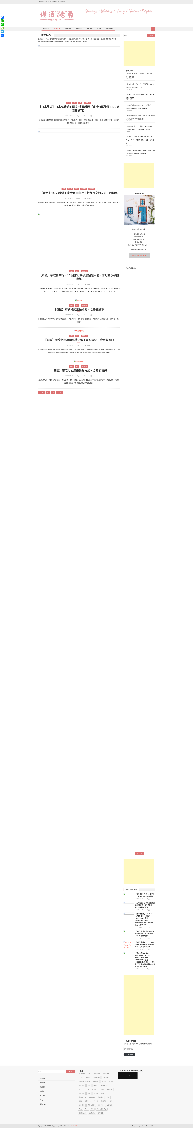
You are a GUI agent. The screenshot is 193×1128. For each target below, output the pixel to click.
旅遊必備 (68, 28)
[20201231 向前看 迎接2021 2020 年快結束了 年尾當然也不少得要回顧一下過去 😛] (150, 746)
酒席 (80, 1109)
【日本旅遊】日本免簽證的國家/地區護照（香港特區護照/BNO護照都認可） (78, 108)
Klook (88, 1077)
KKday (81, 1077)
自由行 (96, 1101)
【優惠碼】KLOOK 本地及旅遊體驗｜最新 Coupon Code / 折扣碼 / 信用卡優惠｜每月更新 (140, 140)
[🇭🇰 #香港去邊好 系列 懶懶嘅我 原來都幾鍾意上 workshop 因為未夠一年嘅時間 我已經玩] (129, 762)
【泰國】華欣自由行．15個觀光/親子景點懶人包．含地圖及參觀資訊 (79, 277)
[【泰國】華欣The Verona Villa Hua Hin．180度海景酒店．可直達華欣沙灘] (129, 945)
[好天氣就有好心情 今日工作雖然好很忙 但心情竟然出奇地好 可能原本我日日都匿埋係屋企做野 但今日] (139, 597)
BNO (89, 1073)
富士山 (81, 1089)
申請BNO (92, 1097)
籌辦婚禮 (83, 189)
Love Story (96, 1077)
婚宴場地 (81, 1085)
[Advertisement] (139, 53)
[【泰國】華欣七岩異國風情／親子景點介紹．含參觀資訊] (79, 331)
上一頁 (41, 392)
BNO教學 (97, 1073)
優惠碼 (111, 1081)
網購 (80, 1101)
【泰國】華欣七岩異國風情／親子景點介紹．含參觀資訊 (79, 340)
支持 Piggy (109, 28)
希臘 (64, 189)
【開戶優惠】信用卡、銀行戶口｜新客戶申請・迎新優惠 (139, 75)
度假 (87, 1089)
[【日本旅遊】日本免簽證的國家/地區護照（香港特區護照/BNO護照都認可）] (79, 72)
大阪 (74, 103)
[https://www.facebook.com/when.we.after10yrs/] (121, 1075)
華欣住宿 (81, 1105)
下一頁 (59, 392)
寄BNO (95, 1085)
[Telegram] (2, 31)
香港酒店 (100, 1113)
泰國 (71, 271)
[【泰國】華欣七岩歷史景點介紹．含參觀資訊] (79, 361)
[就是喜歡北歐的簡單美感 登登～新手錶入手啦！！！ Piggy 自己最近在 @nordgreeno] (150, 409)
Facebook (54, 2)
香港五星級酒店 (101, 1109)
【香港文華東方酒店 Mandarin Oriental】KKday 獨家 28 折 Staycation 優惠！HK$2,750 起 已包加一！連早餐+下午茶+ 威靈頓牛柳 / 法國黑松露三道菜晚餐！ (145, 959)
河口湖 (95, 1093)
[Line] (2, 24)
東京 (68, 103)
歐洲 (76, 189)
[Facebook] (2, 17)
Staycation (106, 1077)
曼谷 (89, 1093)
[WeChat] (2, 28)
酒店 (86, 1109)
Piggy (78, 116)
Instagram (62, 2)
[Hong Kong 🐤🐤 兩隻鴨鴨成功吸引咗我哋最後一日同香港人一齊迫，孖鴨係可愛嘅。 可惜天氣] (139, 290)
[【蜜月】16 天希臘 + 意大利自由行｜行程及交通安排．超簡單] (79, 158)
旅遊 (102, 1089)
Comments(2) (88, 198)
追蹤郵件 (109, 1105)
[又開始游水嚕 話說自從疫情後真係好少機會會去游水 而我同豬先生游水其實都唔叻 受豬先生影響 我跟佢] (129, 587)
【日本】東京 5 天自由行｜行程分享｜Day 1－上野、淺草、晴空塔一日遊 (140, 85)
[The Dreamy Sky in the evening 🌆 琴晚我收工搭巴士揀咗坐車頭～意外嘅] (129, 303)
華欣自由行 (91, 1105)
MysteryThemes (75, 1126)
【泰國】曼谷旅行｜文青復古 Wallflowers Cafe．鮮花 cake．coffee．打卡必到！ (139, 127)
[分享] (2, 35)
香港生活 (46, 28)
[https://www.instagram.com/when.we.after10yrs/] (127, 1075)
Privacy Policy (150, 1126)
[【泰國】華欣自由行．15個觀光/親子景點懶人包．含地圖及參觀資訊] (79, 240)
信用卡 (104, 1081)
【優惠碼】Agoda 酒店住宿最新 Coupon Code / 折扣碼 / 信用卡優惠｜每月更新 (140, 152)
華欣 (77, 271)
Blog (99, 28)
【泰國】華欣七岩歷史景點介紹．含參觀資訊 (79, 370)
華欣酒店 (100, 1105)
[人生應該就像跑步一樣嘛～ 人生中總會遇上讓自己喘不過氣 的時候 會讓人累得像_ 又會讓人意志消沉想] (139, 696)
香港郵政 (92, 1113)
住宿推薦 (96, 1081)
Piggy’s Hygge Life (44, 2)
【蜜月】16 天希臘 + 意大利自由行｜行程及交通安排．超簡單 (79, 193)
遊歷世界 (57, 28)
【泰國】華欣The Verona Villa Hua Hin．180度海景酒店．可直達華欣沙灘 (144, 944)
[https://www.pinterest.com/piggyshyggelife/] (134, 1075)
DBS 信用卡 (107, 1073)
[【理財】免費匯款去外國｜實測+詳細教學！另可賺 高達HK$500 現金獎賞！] (129, 933)
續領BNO (88, 1101)
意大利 (70, 189)
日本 (80, 103)
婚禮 (89, 1085)
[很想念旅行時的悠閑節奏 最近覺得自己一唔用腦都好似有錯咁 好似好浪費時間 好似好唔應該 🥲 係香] (150, 610)
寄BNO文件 (104, 1085)
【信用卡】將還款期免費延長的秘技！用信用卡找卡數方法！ (140, 96)
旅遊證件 (81, 1093)
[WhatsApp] (2, 21)
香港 (92, 1109)
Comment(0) (88, 116)
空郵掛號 (101, 1097)
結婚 (108, 1097)
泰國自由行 (82, 1097)
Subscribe (129, 1054)
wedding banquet (84, 1081)
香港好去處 (82, 1113)
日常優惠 (90, 28)
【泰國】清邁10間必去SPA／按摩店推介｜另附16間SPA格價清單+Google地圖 (140, 106)
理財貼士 (79, 28)
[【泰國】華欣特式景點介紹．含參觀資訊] (79, 300)
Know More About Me (139, 255)
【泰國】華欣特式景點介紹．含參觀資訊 (79, 309)
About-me (82, 1073)
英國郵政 (104, 1101)
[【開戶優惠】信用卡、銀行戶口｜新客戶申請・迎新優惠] (129, 896)
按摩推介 (95, 1089)
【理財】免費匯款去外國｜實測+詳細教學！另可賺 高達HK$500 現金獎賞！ (140, 117)
